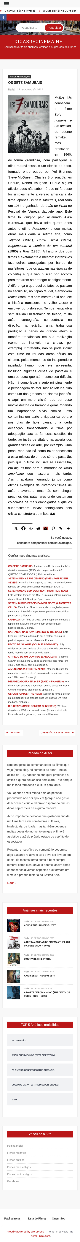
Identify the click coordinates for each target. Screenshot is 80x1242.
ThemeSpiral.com (39, 1235)
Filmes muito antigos (19, 1174)
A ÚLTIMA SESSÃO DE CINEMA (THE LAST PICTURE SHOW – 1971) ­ (47, 944)
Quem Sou (58, 1218)
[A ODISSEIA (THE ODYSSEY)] (13, 976)
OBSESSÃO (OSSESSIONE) (55, 732)
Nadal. (11, 882)
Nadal (11, 89)
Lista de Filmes (37, 1218)
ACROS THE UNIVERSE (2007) (40, 925)
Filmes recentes (16, 1152)
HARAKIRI (15, 732)
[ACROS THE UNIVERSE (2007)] (13, 925)
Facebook (13, 1181)
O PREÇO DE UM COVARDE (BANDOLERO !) (33, 656)
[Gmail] (45, 528)
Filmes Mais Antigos (20, 76)
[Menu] (6, 3)
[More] (68, 528)
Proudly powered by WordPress (25, 1231)
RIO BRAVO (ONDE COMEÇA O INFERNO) (32, 706)
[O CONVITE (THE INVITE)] (13, 959)
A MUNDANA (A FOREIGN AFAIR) (26, 669)
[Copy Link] (60, 528)
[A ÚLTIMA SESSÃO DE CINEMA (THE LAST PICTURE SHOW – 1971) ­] (13, 942)
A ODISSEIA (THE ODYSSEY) (57, 11)
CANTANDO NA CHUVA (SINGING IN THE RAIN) (35, 632)
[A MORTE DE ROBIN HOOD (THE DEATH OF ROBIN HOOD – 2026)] (13, 992)
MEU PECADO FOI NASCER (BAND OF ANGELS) (36, 681)
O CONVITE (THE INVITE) (17, 11)
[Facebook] (23, 528)
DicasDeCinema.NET (40, 41)
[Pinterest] (53, 528)
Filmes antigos (15, 1159)
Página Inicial (15, 1145)
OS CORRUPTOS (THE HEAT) (25, 693)
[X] (16, 528)
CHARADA (14, 619)
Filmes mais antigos (19, 1167)
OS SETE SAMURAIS (20, 566)
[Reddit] (38, 528)
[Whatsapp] (31, 528)
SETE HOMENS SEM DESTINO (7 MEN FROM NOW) (38, 590)
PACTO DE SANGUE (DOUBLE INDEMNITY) (33, 644)
